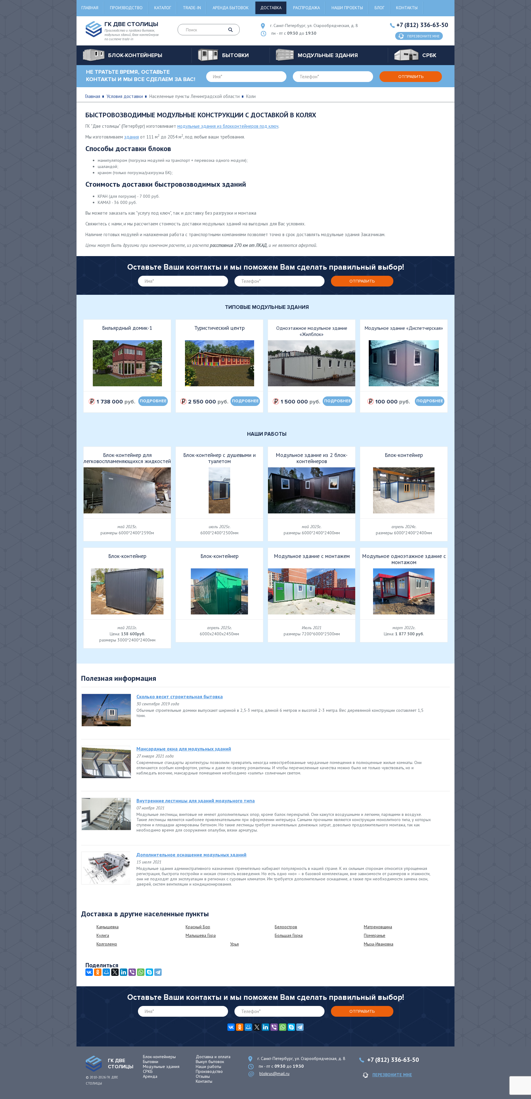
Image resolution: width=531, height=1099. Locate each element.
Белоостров (286, 926)
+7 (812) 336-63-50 (422, 25)
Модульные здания (161, 1066)
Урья (234, 944)
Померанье (374, 935)
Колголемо (106, 944)
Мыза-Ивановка (378, 944)
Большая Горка (289, 935)
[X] (115, 972)
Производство (126, 7)
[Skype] (149, 972)
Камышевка (107, 926)
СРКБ (148, 1071)
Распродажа (306, 7)
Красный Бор (198, 926)
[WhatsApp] (140, 972)
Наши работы (208, 1066)
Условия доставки (125, 96)
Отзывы (203, 1076)
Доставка (270, 7)
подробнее (153, 401)
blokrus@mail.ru (274, 1073)
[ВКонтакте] (89, 972)
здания (131, 137)
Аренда (150, 1076)
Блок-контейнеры (159, 1056)
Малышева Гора (201, 935)
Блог (379, 7)
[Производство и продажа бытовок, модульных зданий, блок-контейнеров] (94, 1064)
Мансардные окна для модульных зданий (183, 749)
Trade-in (192, 7)
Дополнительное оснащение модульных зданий (191, 855)
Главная (89, 7)
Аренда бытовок (231, 7)
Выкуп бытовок (210, 1061)
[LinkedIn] (123, 972)
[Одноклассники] (97, 972)
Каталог (162, 7)
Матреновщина (378, 926)
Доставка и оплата (213, 1056)
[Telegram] (158, 972)
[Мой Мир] (106, 972)
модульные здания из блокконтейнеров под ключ (227, 126)
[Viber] (132, 972)
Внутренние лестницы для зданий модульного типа (195, 800)
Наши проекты (347, 7)
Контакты (407, 7)
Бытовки (150, 1061)
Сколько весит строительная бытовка (179, 696)
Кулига (102, 935)
